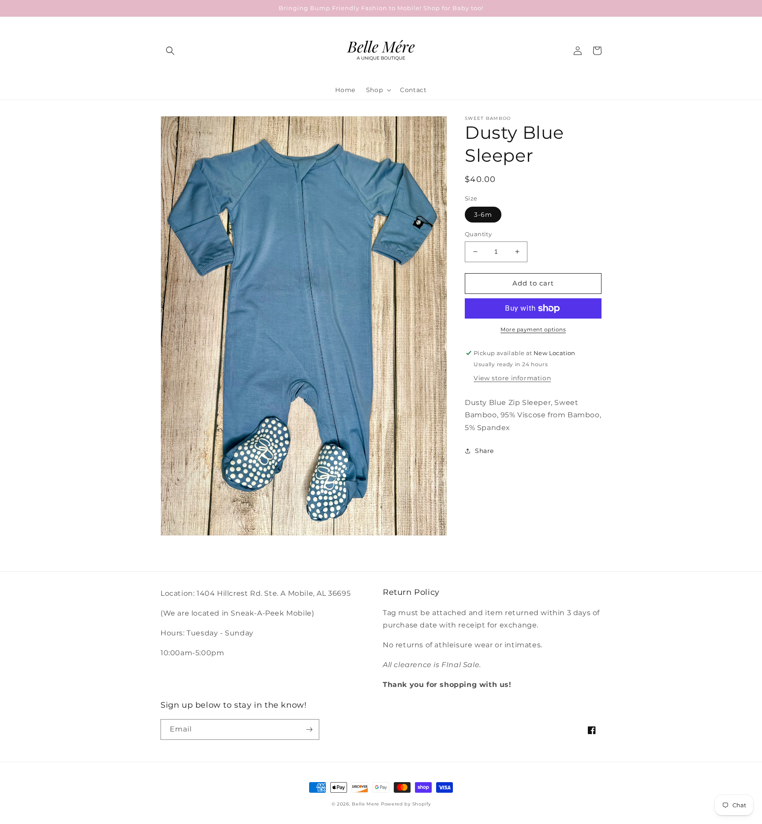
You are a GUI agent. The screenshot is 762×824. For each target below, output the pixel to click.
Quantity (478, 234)
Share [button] (484, 451)
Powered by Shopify (406, 804)
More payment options (533, 329)
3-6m (483, 215)
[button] (170, 50)
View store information (512, 378)
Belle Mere (365, 804)
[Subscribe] (309, 729)
